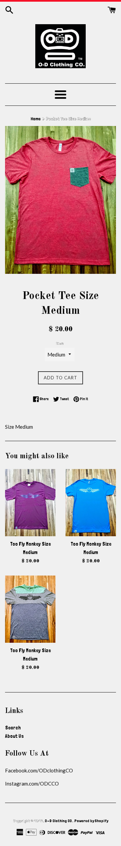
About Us (14, 736)
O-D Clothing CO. (59, 820)
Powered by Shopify (91, 820)
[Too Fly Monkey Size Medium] (30, 502)
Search (13, 728)
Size (60, 343)
